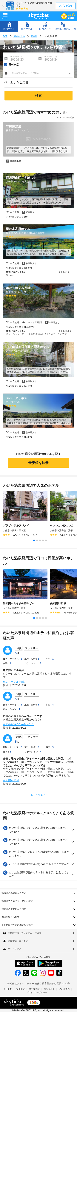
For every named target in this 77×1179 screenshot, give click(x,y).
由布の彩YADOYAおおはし (18, 724)
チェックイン (16, 56)
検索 (38, 95)
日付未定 (14, 64)
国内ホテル (19, 36)
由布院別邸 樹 (11, 780)
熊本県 (34, 36)
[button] (38, 73)
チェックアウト (51, 56)
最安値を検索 (38, 463)
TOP (5, 36)
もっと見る (37, 795)
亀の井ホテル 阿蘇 (14, 681)
